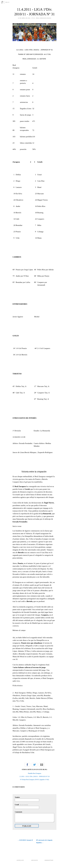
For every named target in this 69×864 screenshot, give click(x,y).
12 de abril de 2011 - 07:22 (26, 18)
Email (42, 764)
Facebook (27, 764)
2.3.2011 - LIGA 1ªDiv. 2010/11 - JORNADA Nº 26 (34, 776)
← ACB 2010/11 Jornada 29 (25, 840)
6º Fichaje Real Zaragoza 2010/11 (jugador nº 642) (34, 779)
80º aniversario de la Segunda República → (44, 841)
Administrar (49, 860)
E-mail (21, 804)
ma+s (7, 2)
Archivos (34, 860)
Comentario (18, 812)
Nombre (17, 797)
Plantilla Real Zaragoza (34, 773)
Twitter (34, 764)
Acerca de (20, 860)
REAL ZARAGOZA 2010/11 (43, 18)
